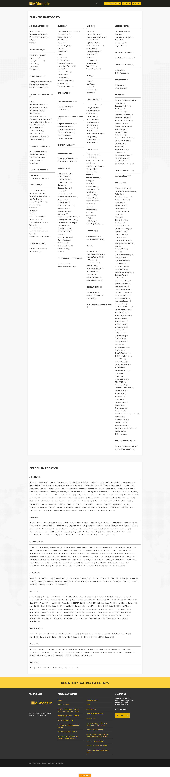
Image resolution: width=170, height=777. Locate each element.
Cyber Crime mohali (36, 125)
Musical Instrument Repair (96, 134)
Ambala (85, 482)
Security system (121, 391)
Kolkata (119, 495)
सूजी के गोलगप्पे (91, 221)
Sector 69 (114, 606)
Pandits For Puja (35, 219)
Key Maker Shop (121, 132)
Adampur (42, 649)
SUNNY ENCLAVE (96, 603)
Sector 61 (133, 603)
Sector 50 (56, 566)
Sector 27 (130, 556)
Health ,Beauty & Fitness (124, 307)
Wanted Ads (136, 3)
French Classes (64, 199)
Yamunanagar (61, 584)
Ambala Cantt (35, 523)
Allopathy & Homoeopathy (124, 37)
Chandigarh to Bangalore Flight (40, 82)
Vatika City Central (107, 535)
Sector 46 (113, 563)
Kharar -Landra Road (105, 597)
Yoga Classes (92, 142)
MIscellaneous (94, 287)
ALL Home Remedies (38, 26)
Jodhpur (81, 495)
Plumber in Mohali (65, 135)
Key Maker (119, 330)
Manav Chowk (76, 529)
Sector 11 (74, 553)
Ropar (43, 507)
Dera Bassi (56, 597)
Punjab (107, 504)
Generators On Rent (122, 295)
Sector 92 (69, 615)
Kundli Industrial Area (80, 581)
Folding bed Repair (122, 286)
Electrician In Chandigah (124, 115)
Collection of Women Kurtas (96, 37)
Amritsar (95, 482)
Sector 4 (107, 550)
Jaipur (134, 492)
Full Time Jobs (92, 260)
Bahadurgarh (85, 578)
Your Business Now (85, 682)
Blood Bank (62, 40)
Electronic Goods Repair (124, 272)
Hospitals (92, 231)
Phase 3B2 (90, 600)
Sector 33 (76, 560)
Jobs (89, 246)
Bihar (106, 485)
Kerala (110, 495)
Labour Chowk (95, 547)
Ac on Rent (120, 103)
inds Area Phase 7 (97, 618)
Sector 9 (76, 535)
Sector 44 (90, 563)
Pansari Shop (120, 359)
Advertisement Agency (124, 197)
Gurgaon (33, 492)
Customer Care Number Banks (40, 122)
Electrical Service (122, 266)
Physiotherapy (63, 77)
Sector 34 (87, 560)
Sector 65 (69, 606)
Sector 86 (103, 612)
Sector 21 (65, 556)
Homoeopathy (120, 43)
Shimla (61, 507)
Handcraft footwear (93, 51)
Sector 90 (46, 615)
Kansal (42, 634)
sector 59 (111, 618)
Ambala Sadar (70, 523)
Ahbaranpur (62, 482)
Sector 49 (46, 566)
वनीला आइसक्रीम (92, 209)
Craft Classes (91, 113)
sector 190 (34, 621)
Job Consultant (92, 266)
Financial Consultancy (123, 281)
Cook (118, 246)
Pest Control (120, 367)
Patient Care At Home (123, 141)
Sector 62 (34, 606)
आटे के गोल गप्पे (91, 157)
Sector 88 (126, 612)
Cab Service (64, 93)
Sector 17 (130, 553)
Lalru (58, 498)
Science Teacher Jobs (94, 280)
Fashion (90, 26)
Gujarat (121, 489)
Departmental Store (122, 260)
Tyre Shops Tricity (122, 419)
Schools (61, 234)
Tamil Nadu (103, 507)
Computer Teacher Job (94, 257)
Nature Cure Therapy (37, 157)
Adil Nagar (43, 482)
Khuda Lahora (70, 547)
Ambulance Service (93, 236)
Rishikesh (34, 507)
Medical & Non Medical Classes (69, 217)
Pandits (32, 213)
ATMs (32, 102)
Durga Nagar (35, 526)
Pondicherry (89, 504)
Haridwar (54, 492)
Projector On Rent (122, 379)
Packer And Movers (124, 171)
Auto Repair (120, 202)
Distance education (65, 194)
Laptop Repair (120, 333)
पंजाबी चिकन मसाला (92, 186)
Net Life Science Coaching (67, 223)
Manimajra (120, 547)
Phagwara (42, 655)
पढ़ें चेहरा (32, 234)
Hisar (32, 581)
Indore (125, 492)
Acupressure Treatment (38, 151)
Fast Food (90, 84)
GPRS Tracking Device (123, 289)
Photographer (120, 144)
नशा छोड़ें (32, 43)
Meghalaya (34, 501)
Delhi (64, 489)
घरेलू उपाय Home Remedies (39, 37)
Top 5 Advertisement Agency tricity (127, 414)
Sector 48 (34, 566)
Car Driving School (67, 101)
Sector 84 (80, 612)
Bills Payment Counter (123, 211)
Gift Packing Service (122, 298)
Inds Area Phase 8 (70, 597)
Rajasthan (117, 504)
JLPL (83, 597)
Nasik (116, 501)
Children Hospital (64, 46)
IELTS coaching (64, 208)
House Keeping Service (123, 315)
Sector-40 (55, 535)
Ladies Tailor (91, 60)
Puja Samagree (35, 252)
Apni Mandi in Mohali (37, 110)
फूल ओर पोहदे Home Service (124, 164)
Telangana (114, 507)
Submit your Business (113, 3)
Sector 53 (88, 566)
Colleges (62, 185)
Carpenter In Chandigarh (67, 124)
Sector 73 (57, 609)
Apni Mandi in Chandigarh (38, 107)
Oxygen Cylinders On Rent (125, 138)
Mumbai (72, 501)
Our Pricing (126, 3)
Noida (43, 504)
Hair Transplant (64, 60)
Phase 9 (44, 603)
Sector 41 (56, 563)
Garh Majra (44, 547)
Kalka (50, 581)
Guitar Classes (92, 125)
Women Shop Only (93, 69)
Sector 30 (55, 560)
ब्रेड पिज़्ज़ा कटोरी (92, 195)
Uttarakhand (48, 510)
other (61, 251)
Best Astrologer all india (38, 193)
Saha (98, 532)
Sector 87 (114, 612)
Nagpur (99, 501)
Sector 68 (103, 606)
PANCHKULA (35, 628)
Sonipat (50, 584)
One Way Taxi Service (123, 353)
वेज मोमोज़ (90, 212)
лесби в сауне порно (66, 720)
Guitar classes (64, 202)
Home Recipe (93, 149)
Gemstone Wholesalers (38, 249)
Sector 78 (114, 609)
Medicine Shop (64, 69)
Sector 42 (67, 563)
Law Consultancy (121, 336)
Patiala (70, 504)
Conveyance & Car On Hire (125, 243)
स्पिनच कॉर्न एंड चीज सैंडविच (94, 224)
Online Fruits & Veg (124, 65)
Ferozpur (92, 489)
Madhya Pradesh (80, 498)
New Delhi (34, 504)
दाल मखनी (90, 183)
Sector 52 (78, 566)
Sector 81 (46, 612)
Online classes (121, 135)
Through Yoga (35, 163)
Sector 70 (126, 606)
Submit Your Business (94, 714)
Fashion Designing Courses (68, 197)
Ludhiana (67, 498)
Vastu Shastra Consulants (38, 231)
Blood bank (120, 214)
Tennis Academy (92, 139)
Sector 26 (119, 556)
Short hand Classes (65, 237)
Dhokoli (33, 547)
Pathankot (129, 652)
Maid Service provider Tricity (98, 306)
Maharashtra (93, 498)
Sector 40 (45, 563)
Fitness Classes (92, 119)
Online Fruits (120, 70)
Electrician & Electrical (70, 258)
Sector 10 (63, 553)
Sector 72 (46, 609)
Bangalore (60, 485)
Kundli (67, 581)
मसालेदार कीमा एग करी (93, 201)
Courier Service (66, 153)
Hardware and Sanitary (123, 126)
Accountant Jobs (92, 251)
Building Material (121, 220)
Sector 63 (46, 606)
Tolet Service (34, 69)
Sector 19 (44, 556)
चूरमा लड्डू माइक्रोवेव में (93, 178)
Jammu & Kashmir (57, 495)
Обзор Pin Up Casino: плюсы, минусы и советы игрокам (69, 710)
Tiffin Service (91, 90)
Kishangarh (82, 547)
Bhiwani (114, 578)
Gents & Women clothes (95, 46)
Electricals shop (64, 264)
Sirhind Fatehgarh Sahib (82, 655)
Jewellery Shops (121, 324)
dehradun (92, 510)
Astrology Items (37, 243)
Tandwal (86, 535)
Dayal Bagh (117, 523)
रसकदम (89, 207)
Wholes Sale (91, 66)
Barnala (79, 485)
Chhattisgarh (128, 485)
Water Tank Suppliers (123, 425)
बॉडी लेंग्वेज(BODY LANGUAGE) (40, 236)
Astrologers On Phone (37, 190)
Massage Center (121, 341)
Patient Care (63, 75)
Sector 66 (80, 606)
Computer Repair (121, 234)
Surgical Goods (121, 46)
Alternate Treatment (39, 146)
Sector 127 (34, 618)
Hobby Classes (93, 99)
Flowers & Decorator (122, 283)
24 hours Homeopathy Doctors (69, 31)
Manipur (131, 498)
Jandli (100, 526)
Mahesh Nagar (62, 529)
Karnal (90, 495)
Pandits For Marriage (37, 216)
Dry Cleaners (120, 263)
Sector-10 (34, 535)
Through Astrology (36, 160)
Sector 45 (101, 563)
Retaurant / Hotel (121, 385)
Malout (104, 498)
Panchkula (107, 581)
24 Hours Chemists (122, 31)
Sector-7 (116, 532)
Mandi (121, 498)
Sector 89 (34, 615)
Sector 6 (127, 550)
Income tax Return (36, 131)
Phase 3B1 (77, 600)
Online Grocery (121, 88)
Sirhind (68, 655)
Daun (46, 597)
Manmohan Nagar (101, 529)
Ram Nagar (88, 532)
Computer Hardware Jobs (95, 254)
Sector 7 (33, 553)
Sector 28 (34, 560)
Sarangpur (67, 550)
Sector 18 (34, 556)
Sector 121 (124, 615)
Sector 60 (122, 603)
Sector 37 (120, 560)
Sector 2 (88, 550)
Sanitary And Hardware (95, 295)
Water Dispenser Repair (124, 155)
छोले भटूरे (90, 180)
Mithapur (114, 529)
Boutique (119, 217)
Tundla (95, 535)
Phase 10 (55, 603)
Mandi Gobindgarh (92, 652)
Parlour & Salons (121, 362)
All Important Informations (41, 95)
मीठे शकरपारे (90, 204)
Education (64, 168)
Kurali (135, 495)
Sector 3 (97, 550)
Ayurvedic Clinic (64, 34)
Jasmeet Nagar (111, 526)
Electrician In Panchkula (124, 120)
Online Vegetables (122, 73)
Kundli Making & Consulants (39, 196)
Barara (106, 523)
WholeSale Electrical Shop (67, 266)
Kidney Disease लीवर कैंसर (38, 34)
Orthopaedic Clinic (65, 72)
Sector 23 (87, 556)
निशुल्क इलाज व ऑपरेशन (65, 86)
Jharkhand (71, 495)
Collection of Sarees (94, 34)
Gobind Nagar (62, 526)
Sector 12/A (45, 637)
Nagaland (89, 501)
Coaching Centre (65, 182)
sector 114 (122, 618)
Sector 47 (124, 563)
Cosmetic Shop (92, 40)
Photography (91, 137)
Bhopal (98, 485)
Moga (54, 501)
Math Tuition (63, 214)
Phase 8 (33, 603)
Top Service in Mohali (125, 441)
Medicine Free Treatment (38, 154)
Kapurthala (34, 652)
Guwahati (44, 492)
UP (132, 507)
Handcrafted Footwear (123, 301)
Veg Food (90, 93)
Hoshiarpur (105, 649)
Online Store (121, 80)
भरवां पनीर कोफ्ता (92, 198)
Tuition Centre (63, 243)
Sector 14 (96, 553)
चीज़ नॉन (89, 175)
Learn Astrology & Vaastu (38, 202)
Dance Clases (92, 116)
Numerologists (35, 205)
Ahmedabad (74, 482)
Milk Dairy (119, 344)
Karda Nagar (124, 526)
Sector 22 (77, 556)
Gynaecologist (63, 57)
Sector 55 (110, 566)
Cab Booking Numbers (37, 116)
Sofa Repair (91, 298)
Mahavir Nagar (48, 529)
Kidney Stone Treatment (67, 66)
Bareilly (70, 485)
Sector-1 (106, 532)
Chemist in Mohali (66, 145)
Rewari (135, 581)
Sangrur (52, 507)
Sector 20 (55, 556)
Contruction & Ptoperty (37, 55)
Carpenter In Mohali (65, 126)
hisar (101, 510)
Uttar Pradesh (35, 510)
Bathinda (89, 485)
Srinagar (86, 507)
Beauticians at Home (94, 105)
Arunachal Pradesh (37, 485)
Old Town (54, 532)
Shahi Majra (47, 618)
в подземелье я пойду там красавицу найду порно (68, 737)
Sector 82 (57, 612)
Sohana (58, 618)
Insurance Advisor (122, 318)
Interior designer (121, 129)
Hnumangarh (92, 492)
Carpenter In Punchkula (66, 129)
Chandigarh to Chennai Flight (39, 84)
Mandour (88, 529)
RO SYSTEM (120, 382)
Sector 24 (98, 556)
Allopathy (119, 34)
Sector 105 (91, 615)
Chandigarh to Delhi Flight (38, 87)
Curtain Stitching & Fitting (124, 255)
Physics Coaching (65, 231)
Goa (101, 489)
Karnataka (100, 495)
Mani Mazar (108, 547)
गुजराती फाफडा (91, 172)
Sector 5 (117, 550)
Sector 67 (91, 606)
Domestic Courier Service (67, 161)
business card (63, 705)
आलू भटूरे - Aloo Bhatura (94, 160)
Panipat (61, 504)
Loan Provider (120, 338)
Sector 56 (120, 566)
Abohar (33, 482)
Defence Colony (130, 523)
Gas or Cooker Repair (123, 292)
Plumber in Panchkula (66, 138)
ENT (60, 54)
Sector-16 (44, 535)
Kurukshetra (34, 498)
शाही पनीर (90, 218)
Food (89, 76)
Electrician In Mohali (123, 117)
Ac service (119, 194)
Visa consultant (121, 422)
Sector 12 (84, 553)
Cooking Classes (93, 110)
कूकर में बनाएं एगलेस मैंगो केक (95, 166)
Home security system (123, 310)
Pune (99, 504)
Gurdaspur (131, 489)
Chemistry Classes (65, 179)
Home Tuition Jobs (93, 263)
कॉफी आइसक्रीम (92, 169)
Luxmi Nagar (35, 529)
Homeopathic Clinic (65, 63)
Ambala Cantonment (47, 578)
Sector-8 (126, 532)
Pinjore (126, 581)
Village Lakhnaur (70, 618)
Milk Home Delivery (124, 53)
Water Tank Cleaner (122, 158)
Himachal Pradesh (77, 492)
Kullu (127, 495)
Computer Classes (65, 188)
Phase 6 (122, 600)
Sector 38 (132, 560)
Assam (50, 485)
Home (60, 700)
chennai (83, 510)
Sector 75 (80, 609)
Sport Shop (119, 399)
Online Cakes (120, 85)
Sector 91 (57, 615)
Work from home (122, 161)
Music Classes (92, 131)
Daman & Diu (54, 489)
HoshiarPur (104, 492)
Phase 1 (47, 550)
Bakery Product (121, 205)
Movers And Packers (123, 176)
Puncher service (92, 292)
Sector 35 (98, 560)
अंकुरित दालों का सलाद (93, 154)
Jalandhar (43, 495)
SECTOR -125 (79, 603)
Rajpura (77, 532)
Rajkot (127, 504)
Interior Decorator (121, 321)
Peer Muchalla (65, 634)
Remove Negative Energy (38, 222)
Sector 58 (110, 603)
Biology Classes (64, 176)
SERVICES (120, 183)
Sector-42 (65, 535)
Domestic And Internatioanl (67, 158)
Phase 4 (101, 600)
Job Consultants (121, 327)
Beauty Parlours (121, 208)
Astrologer (36, 185)
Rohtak (33, 584)
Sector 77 (103, 609)
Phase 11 (67, 603)
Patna (79, 504)
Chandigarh (116, 485)
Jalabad (33, 495)
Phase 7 (132, 600)
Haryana (64, 492)
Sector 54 (99, 566)
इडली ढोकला (90, 163)
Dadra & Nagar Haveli (37, 489)
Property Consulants (37, 61)
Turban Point (120, 417)
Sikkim (70, 507)
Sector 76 (91, 609)
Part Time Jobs (92, 274)
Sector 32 (65, 560)
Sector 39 (34, 563)
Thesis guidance (64, 240)
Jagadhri (41, 581)
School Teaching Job (94, 277)
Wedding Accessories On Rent (126, 428)
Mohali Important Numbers (39, 136)
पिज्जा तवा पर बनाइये (92, 189)
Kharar (92, 597)
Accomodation (37, 50)
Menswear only (92, 63)
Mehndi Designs (92, 128)
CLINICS (62, 26)
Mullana (33, 532)
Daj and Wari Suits (93, 43)
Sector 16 (119, 553)
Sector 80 (34, 612)
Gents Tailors (91, 49)
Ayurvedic (119, 40)
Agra (53, 482)
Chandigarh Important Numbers (40, 119)
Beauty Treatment (65, 37)
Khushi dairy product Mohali (125, 58)
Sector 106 (102, 615)
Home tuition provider (66, 205)
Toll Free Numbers (36, 139)
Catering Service (121, 231)
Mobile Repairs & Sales (123, 347)
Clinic (61, 49)
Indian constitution (36, 133)
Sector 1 (78, 550)
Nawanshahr (127, 501)
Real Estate (34, 66)
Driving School (35, 175)
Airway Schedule (37, 76)
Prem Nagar (66, 532)
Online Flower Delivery (123, 356)
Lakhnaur (34, 600)
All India (34, 477)
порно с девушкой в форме (68, 716)
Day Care (62, 191)
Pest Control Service (122, 370)
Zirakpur (83, 618)
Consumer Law (121, 112)
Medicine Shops (122, 26)
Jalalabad (115, 649)
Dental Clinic (63, 51)
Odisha (52, 504)
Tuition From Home (65, 246)
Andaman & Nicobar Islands (110, 482)
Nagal (80, 501)
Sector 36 (109, 560)
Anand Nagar (83, 523)
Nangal (108, 501)
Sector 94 (79, 615)
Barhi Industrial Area (101, 578)
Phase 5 (111, 600)
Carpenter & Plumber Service (70, 117)
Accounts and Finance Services (126, 100)
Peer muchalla (35, 550)
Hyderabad (116, 492)
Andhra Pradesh (129, 482)
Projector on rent (122, 149)
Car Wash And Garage (123, 229)
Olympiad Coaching (65, 228)
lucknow (110, 510)
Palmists (33, 210)
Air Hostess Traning (65, 173)
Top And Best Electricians (124, 449)
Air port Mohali (35, 597)
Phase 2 (57, 550)
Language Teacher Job (94, 268)
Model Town (125, 529)
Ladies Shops (91, 54)
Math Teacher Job (93, 271)
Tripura (124, 507)
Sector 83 (69, 612)
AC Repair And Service (123, 188)
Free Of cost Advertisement (39, 178)
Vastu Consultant (35, 228)
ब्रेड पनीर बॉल (91, 192)
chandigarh (74, 668)
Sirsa (78, 507)
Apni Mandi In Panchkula (38, 105)
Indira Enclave (56, 547)
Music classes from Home (68, 220)
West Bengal (71, 510)
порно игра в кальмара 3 (67, 732)
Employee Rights (36, 128)
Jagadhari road (75, 526)
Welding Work (120, 431)
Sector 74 (69, 609)
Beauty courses (92, 108)
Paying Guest (34, 58)
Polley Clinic (63, 83)
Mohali (62, 501)
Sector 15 (107, 553)
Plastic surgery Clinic (66, 80)
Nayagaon (131, 547)
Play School (120, 146)
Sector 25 (109, 556)
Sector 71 (34, 609)
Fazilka (83, 489)
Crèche (118, 252)
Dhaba (89, 81)
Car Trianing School (65, 106)
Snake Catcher (121, 393)
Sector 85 (91, 612)
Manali (113, 498)
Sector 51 (67, 566)
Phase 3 (66, 600)
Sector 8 (43, 553)
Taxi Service (120, 405)
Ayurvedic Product (36, 31)
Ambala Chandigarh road (52, 523)
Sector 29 (44, 560)
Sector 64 (57, 606)
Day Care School (121, 257)
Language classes (65, 211)
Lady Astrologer (35, 199)
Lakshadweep (48, 498)
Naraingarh (44, 532)
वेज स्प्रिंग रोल (91, 215)
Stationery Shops (121, 402)
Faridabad (73, 489)
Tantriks (33, 225)
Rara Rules (34, 64)
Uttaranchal (59, 510)
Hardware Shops (121, 304)
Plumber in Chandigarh (66, 132)
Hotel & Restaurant (122, 312)
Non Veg (90, 87)
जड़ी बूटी (32, 40)
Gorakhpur (111, 489)
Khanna (45, 652)
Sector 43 (78, 563)
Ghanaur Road (48, 526)
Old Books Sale (64, 225)
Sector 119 (113, 615)
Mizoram (45, 501)
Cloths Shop (91, 31)
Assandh (74, 578)
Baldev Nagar (96, 523)
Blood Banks (34, 113)
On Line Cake (120, 350)
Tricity (34, 662)
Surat (94, 507)
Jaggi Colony (89, 526)
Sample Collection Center (95, 239)
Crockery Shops (121, 249)
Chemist (62, 43)
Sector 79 (126, 609)
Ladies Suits (91, 57)
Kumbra (119, 597)
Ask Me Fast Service (38, 170)
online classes (64, 249)
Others (33, 208)
